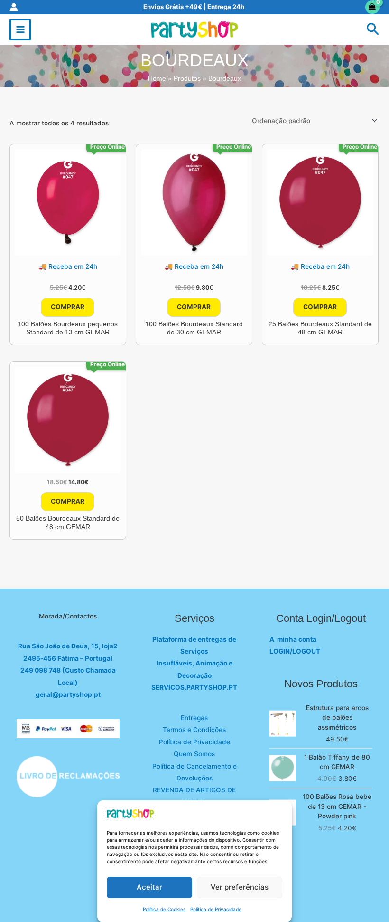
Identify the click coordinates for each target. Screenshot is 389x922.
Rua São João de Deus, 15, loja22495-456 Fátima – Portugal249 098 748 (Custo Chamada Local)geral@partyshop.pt (68, 670)
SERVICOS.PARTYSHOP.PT (194, 687)
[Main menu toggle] (20, 29)
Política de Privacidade (215, 909)
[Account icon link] (13, 7)
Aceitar (149, 887)
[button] (373, 29)
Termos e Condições (194, 729)
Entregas (194, 718)
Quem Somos (194, 754)
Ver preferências (240, 887)
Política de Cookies (164, 909)
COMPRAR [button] (67, 307)
